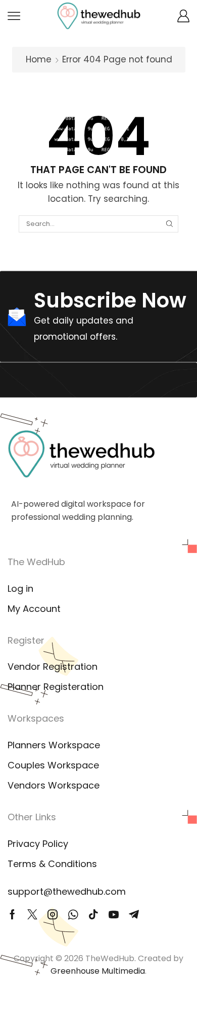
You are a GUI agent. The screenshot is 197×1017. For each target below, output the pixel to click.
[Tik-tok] (93, 914)
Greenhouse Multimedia (98, 971)
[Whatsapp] (73, 914)
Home (39, 59)
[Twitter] (32, 914)
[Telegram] (134, 914)
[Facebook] (12, 914)
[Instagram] (52, 914)
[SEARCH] (169, 223)
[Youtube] (114, 914)
